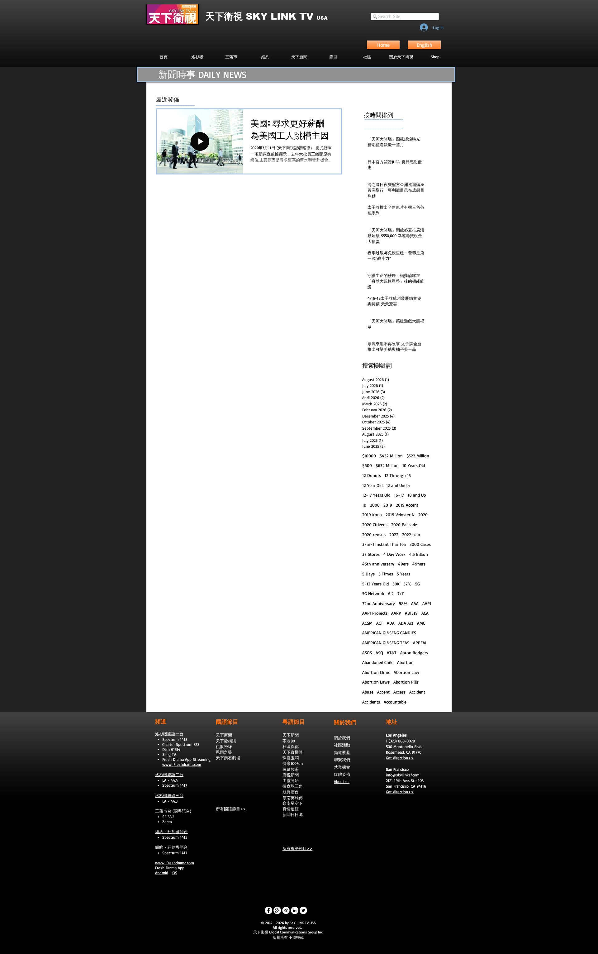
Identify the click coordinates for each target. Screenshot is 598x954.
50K (396, 583)
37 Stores (371, 554)
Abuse (367, 691)
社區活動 (342, 744)
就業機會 (342, 767)
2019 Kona (372, 514)
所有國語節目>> (231, 808)
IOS (174, 872)
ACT (379, 623)
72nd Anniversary (378, 603)
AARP (396, 613)
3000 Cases (420, 544)
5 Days (368, 573)
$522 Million (417, 455)
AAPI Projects (374, 613)
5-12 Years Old (375, 583)
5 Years (403, 573)
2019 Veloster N (400, 514)
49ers (403, 563)
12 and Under (398, 485)
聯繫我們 (342, 759)
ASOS (367, 652)
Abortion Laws (376, 681)
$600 (367, 465)
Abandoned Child (377, 662)
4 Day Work (394, 554)
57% (407, 583)
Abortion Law (406, 672)
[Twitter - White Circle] (303, 910)
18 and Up (417, 495)
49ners (418, 563)
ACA (425, 613)
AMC (421, 623)
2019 (387, 505)
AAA (415, 603)
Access (399, 691)
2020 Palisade (404, 524)
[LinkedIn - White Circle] (294, 910)
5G (417, 583)
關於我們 (342, 737)
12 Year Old (372, 485)
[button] (333, 57)
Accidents (371, 701)
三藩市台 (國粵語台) (173, 811)
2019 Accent (407, 505)
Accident (417, 691)
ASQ (379, 652)
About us (341, 781)
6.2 (391, 593)
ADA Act (405, 623)
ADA (391, 623)
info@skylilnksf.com (403, 774)
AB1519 (411, 613)
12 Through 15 (398, 475)
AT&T (391, 652)
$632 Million (387, 465)
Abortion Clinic (376, 672)
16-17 (399, 495)
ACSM (367, 623)
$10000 (369, 455)
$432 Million (391, 455)
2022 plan (411, 534)
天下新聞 (224, 734)
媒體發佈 (342, 774)
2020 (423, 514)
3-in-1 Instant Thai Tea (384, 544)
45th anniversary (378, 563)
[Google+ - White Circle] (277, 910)
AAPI (426, 603)
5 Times (385, 573)
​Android (161, 872)
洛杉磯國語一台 (169, 733)
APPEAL (420, 642)
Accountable (395, 701)
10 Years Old (413, 465)
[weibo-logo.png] (286, 910)
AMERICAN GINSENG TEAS (385, 642)
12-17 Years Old (376, 495)
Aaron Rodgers (414, 652)
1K (364, 505)
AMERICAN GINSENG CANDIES (389, 632)
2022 (393, 534)
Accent (383, 691)
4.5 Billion (418, 554)
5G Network (373, 593)
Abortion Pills (406, 681)
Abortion (405, 662)
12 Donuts (371, 475)
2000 (375, 505)
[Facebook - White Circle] (268, 910)
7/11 (401, 593)
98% (403, 603)
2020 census (374, 534)
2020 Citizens (374, 524)
